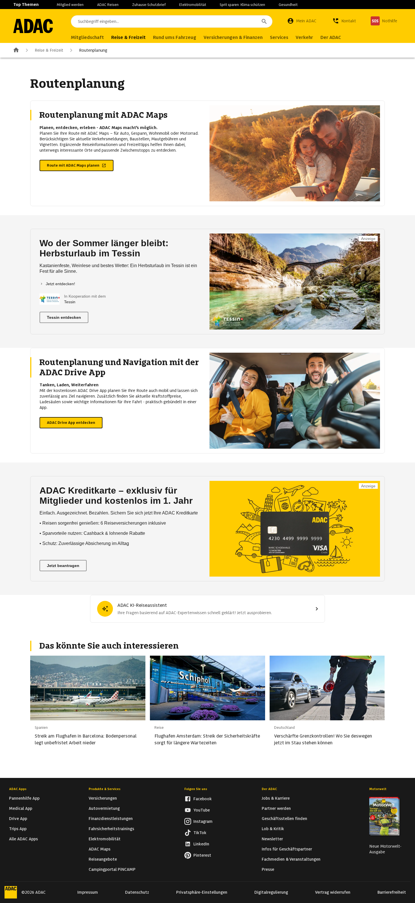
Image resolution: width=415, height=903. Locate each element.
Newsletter (272, 838)
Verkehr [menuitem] (304, 37)
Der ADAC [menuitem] (330, 37)
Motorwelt (377, 789)
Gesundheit (288, 4)
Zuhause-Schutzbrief (149, 4)
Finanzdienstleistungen (111, 818)
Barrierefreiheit (391, 892)
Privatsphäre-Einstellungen (201, 892)
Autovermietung (104, 808)
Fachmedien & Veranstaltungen (291, 859)
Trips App (18, 828)
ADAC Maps (99, 849)
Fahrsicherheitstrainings (111, 828)
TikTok (199, 832)
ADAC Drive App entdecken (71, 422)
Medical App (20, 808)
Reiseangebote (103, 859)
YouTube (201, 810)
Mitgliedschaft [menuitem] (87, 37)
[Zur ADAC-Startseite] (33, 26)
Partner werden (276, 808)
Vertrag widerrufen (332, 892)
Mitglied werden (70, 4)
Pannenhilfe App (24, 798)
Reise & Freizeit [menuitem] (128, 37)
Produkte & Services (105, 789)
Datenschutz (137, 892)
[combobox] (171, 21)
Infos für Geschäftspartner (287, 849)
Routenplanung (93, 50)
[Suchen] (264, 21)
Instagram (203, 821)
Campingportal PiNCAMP (112, 869)
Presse (268, 869)
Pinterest (202, 855)
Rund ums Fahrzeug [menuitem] (174, 37)
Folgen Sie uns (195, 789)
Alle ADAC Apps (23, 838)
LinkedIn (201, 844)
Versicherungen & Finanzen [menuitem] (233, 37)
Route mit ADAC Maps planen (73, 165)
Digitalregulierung (271, 892)
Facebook (202, 798)
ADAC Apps (18, 789)
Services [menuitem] (279, 37)
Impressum (87, 892)
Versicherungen (103, 798)
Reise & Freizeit (49, 50)
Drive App (18, 818)
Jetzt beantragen (63, 565)
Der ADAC (269, 789)
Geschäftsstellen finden (284, 818)
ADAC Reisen (108, 4)
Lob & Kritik (273, 828)
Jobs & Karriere (276, 798)
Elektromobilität (192, 4)
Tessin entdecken (64, 317)
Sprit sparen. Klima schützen (242, 4)
